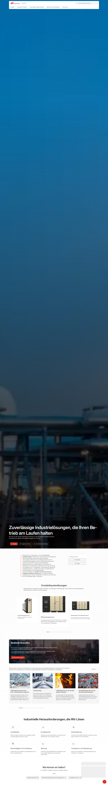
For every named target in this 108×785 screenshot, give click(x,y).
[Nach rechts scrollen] (42, 632)
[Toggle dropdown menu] (97, 669)
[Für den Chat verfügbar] (104, 781)
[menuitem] (13, 7)
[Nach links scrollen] (37, 632)
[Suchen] (77, 3)
